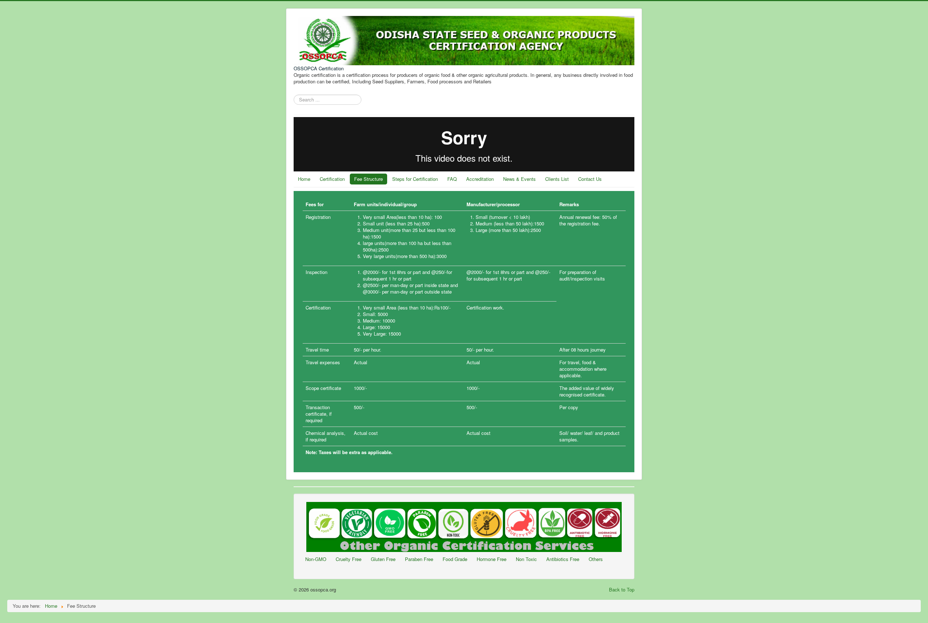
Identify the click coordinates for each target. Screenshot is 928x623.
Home (304, 178)
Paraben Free (419, 559)
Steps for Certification (415, 178)
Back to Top (621, 589)
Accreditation (480, 178)
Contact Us (590, 178)
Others (596, 559)
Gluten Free (383, 559)
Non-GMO (315, 559)
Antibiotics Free (562, 559)
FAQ (452, 178)
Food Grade (455, 559)
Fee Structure (368, 178)
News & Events (519, 178)
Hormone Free (491, 559)
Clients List (557, 178)
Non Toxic (526, 559)
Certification (332, 178)
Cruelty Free (348, 559)
